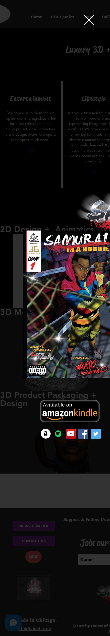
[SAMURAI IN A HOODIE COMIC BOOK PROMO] (71, 434)
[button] (89, 20)
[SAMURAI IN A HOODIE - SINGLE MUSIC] (58, 434)
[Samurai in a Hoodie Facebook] (83, 434)
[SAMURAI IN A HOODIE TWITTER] (96, 434)
